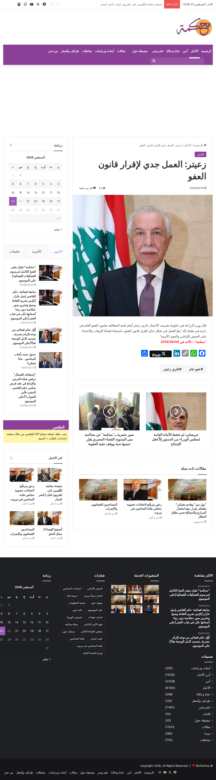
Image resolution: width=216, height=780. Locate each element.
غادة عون (77, 609)
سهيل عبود (97, 602)
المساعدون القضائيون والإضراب (104, 506)
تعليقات (14, 251)
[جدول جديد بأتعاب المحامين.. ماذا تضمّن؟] (50, 360)
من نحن (53, 51)
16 (12, 192)
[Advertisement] (108, 100)
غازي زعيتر (171, 369)
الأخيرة (36, 251)
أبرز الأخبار (203, 674)
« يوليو (58, 229)
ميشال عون (68, 631)
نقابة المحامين (77, 638)
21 (28, 201)
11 (51, 192)
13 (35, 192)
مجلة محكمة (71, 624)
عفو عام (195, 369)
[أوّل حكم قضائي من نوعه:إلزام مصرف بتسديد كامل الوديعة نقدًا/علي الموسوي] (50, 335)
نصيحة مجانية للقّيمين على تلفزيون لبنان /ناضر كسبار (50, 492)
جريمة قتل (72, 595)
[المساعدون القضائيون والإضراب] (98, 489)
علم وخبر (157, 51)
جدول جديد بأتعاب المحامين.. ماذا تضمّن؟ (25, 358)
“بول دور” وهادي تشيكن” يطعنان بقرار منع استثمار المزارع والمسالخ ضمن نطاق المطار (188, 510)
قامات (206, 714)
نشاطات (87, 51)
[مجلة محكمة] (194, 26)
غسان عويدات (95, 617)
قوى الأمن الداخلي (93, 624)
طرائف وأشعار (70, 51)
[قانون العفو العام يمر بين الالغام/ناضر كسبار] (118, 609)
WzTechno (202, 765)
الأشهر (58, 251)
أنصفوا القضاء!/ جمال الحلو (52, 531)
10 (58, 192)
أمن (185, 51)
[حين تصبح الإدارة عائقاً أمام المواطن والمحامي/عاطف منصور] (135, 609)
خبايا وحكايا (173, 51)
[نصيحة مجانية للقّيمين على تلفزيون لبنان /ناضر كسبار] (50, 475)
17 (58, 201)
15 (20, 192)
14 (28, 192)
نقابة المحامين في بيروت (90, 645)
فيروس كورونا (74, 617)
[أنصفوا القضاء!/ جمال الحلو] (50, 518)
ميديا (207, 733)
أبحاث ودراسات (104, 51)
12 (43, 192)
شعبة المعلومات (76, 602)
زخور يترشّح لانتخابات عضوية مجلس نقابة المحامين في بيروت (126, 4)
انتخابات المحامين (72, 588)
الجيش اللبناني (95, 588)
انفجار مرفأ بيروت (93, 595)
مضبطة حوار (140, 51)
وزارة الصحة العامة (93, 652)
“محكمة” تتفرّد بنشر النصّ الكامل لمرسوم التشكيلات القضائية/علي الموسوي (23, 273)
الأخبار (194, 51)
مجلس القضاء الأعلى (92, 631)
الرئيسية (206, 51)
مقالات (121, 51)
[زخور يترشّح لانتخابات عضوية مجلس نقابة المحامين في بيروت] (143, 489)
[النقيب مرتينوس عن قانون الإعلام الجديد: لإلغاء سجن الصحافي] (135, 589)
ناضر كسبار (96, 638)
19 (43, 201)
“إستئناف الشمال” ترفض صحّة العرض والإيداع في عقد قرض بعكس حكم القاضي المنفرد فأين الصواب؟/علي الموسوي (23, 387)
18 (50, 201)
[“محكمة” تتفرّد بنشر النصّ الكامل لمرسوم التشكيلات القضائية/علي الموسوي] (50, 273)
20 (35, 201)
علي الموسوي (95, 609)
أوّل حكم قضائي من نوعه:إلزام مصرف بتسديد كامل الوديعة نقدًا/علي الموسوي (24, 336)
